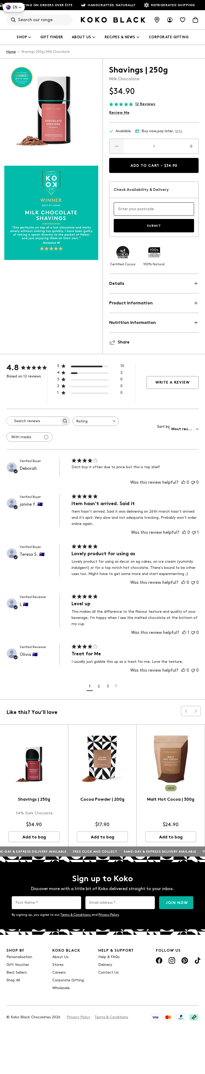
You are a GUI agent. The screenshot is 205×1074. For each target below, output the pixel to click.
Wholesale (61, 988)
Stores (58, 964)
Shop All (13, 980)
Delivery (105, 964)
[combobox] (96, 421)
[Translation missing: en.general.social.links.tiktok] (197, 960)
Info (178, 131)
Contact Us (108, 972)
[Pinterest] (185, 960)
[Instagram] (172, 960)
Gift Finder (51, 37)
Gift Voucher (17, 964)
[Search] (13, 19)
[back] (186, 711)
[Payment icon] (155, 1017)
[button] (14, 7)
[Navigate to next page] (116, 685)
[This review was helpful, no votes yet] (183, 482)
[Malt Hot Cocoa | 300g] (170, 759)
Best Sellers (16, 972)
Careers (59, 972)
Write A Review (172, 382)
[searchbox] (33, 421)
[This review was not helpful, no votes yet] (193, 482)
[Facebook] (159, 960)
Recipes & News (120, 37)
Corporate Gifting (169, 37)
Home (11, 52)
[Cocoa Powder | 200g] (102, 759)
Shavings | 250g (34, 799)
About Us (81, 37)
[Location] (157, 20)
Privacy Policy (108, 915)
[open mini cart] (195, 20)
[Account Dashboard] (170, 20)
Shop (22, 37)
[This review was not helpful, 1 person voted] (194, 532)
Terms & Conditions (76, 915)
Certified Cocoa (122, 264)
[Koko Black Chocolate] (113, 20)
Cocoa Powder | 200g (102, 799)
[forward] (195, 711)
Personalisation (19, 957)
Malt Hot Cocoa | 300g (170, 799)
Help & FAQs (109, 957)
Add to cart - (154, 165)
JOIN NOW (177, 903)
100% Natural (154, 264)
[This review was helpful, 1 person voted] (184, 633)
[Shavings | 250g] (34, 759)
